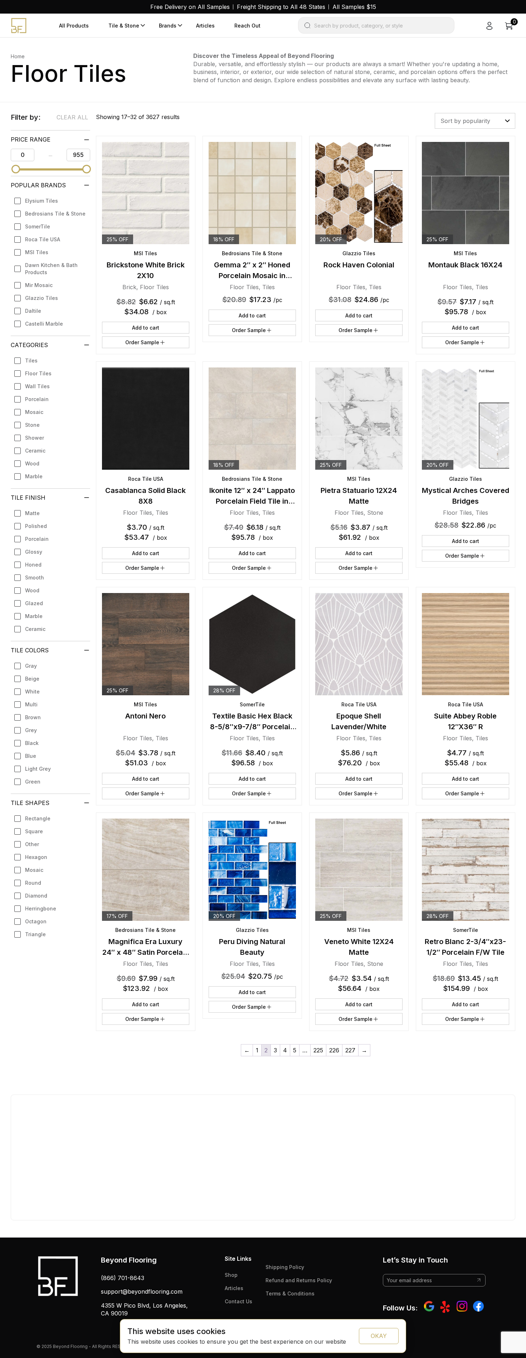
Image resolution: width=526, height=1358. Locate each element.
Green (32, 782)
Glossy (33, 552)
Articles (205, 26)
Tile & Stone (123, 26)
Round (33, 883)
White (32, 691)
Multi (31, 704)
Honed (33, 565)
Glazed (34, 603)
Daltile (33, 311)
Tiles (31, 360)
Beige (32, 679)
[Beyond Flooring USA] (19, 25)
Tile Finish (28, 497)
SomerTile (37, 226)
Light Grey (38, 769)
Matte (32, 513)
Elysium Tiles (41, 201)
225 (318, 1050)
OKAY (379, 1335)
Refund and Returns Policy (299, 1280)
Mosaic (34, 412)
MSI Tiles (36, 252)
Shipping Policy (285, 1267)
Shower (34, 438)
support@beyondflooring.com (141, 1291)
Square (34, 831)
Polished (36, 526)
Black (32, 743)
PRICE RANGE (30, 139)
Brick (129, 287)
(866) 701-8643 (122, 1278)
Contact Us (238, 1301)
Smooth (34, 577)
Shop (231, 1275)
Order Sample (142, 342)
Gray (31, 666)
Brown (33, 717)
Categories (29, 345)
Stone (32, 425)
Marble (34, 476)
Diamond (36, 896)
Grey (31, 730)
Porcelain (37, 399)
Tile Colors (30, 650)
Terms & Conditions (290, 1293)
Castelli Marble (44, 324)
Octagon (36, 921)
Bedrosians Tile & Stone (55, 214)
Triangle (35, 934)
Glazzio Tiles (41, 298)
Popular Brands (38, 185)
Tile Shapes (30, 802)
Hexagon (36, 857)
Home (18, 56)
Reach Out (247, 26)
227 (350, 1050)
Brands (167, 26)
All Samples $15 (354, 6)
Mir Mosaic (39, 285)
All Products (74, 26)
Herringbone (40, 908)
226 (334, 1050)
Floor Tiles (38, 373)
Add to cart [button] (145, 328)
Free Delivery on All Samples (190, 6)
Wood (32, 463)
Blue (30, 756)
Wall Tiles (37, 386)
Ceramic (35, 451)
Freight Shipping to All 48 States (281, 6)
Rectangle (37, 818)
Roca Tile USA (42, 239)
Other (32, 844)
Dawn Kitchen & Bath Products (51, 268)
